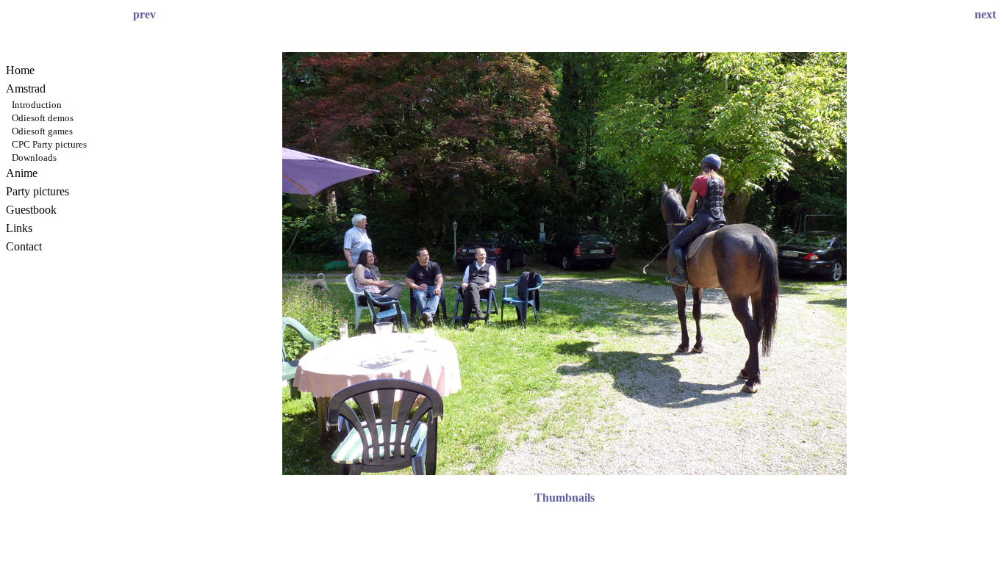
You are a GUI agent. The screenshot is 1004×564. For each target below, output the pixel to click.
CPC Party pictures (49, 144)
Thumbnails (564, 497)
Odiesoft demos (42, 117)
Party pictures (37, 191)
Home (20, 70)
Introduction (37, 104)
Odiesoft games (42, 131)
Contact (24, 246)
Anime (21, 173)
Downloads (34, 157)
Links (19, 228)
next (985, 14)
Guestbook (31, 209)
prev (144, 14)
